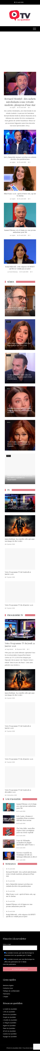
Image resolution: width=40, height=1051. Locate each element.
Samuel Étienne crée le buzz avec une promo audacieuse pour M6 (20, 231)
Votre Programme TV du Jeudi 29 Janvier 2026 (20, 644)
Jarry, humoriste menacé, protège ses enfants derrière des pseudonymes (20, 158)
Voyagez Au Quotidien (10, 1036)
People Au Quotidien (9, 1017)
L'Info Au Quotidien (9, 1012)
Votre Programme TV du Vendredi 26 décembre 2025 (18, 791)
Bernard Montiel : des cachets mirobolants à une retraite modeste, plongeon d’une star (20, 101)
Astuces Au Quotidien (9, 1014)
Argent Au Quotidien (9, 1025)
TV (6, 224)
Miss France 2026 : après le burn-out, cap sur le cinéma (20, 195)
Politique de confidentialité (11, 991)
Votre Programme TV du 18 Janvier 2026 (19, 605)
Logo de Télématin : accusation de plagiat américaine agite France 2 (26, 842)
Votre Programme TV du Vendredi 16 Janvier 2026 (18, 573)
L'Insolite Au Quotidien (10, 1020)
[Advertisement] (20, 51)
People (8, 93)
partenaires (12, 964)
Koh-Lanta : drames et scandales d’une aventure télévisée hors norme (25, 818)
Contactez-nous (8, 988)
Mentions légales (8, 985)
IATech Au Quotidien (9, 1031)
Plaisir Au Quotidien (9, 1028)
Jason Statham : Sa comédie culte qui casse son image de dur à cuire (20, 540)
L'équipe (5, 996)
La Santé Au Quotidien (10, 1009)
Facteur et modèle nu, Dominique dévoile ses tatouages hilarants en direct (27, 855)
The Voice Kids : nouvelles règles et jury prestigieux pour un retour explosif (26, 830)
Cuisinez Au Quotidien (10, 1034)
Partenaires (6, 994)
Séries (8, 288)
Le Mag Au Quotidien (9, 1023)
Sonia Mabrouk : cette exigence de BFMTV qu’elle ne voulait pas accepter (20, 268)
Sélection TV (11, 498)
